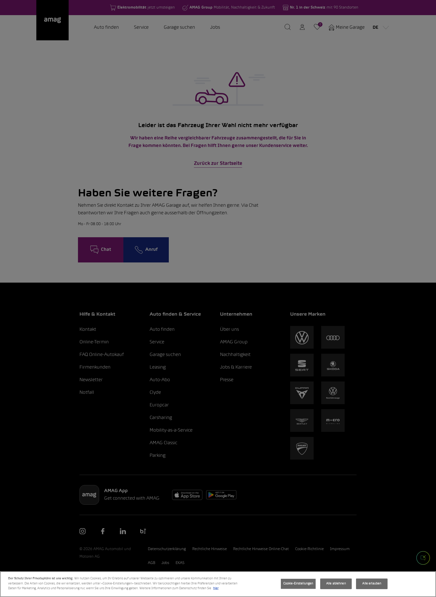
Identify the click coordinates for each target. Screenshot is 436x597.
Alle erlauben (371, 583)
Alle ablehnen (336, 583)
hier (216, 588)
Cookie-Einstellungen (298, 583)
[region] (218, 584)
